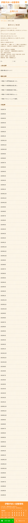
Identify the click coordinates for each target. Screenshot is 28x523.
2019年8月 (3, 477)
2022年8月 (3, 317)
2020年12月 (4, 406)
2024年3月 (3, 233)
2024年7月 (3, 215)
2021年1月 (3, 402)
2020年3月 (3, 446)
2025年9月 (3, 153)
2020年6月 (3, 433)
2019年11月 (3, 464)
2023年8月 (3, 264)
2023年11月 (3, 251)
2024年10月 (4, 202)
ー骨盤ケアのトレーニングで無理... (9, 98)
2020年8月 (3, 424)
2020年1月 (3, 455)
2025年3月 (3, 180)
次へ (26, 61)
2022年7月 (3, 322)
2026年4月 (3, 122)
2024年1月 (3, 242)
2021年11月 (3, 357)
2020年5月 (3, 437)
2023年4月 (3, 282)
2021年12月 (4, 353)
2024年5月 (3, 224)
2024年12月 (4, 193)
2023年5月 (3, 277)
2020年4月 (3, 441)
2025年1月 (3, 189)
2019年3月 (3, 495)
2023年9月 (3, 260)
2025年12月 (4, 140)
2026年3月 (3, 127)
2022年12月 (4, 300)
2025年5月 (3, 171)
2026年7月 (3, 109)
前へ (2, 61)
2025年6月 (3, 167)
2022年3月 (3, 340)
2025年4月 (3, 176)
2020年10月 (4, 415)
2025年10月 (4, 149)
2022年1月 (3, 348)
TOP (2, 20)
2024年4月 (3, 229)
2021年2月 (3, 397)
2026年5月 (3, 118)
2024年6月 (3, 220)
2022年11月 (3, 304)
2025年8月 (3, 158)
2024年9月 (3, 207)
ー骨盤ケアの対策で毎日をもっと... (9, 94)
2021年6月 (3, 379)
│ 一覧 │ (14, 61)
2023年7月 (3, 269)
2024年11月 (3, 198)
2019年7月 (3, 481)
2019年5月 (3, 490)
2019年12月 (4, 459)
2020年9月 (3, 419)
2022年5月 (3, 331)
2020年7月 (3, 428)
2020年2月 (3, 450)
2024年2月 (3, 238)
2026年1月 (3, 136)
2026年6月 (3, 113)
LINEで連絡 (7, 520)
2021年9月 (3, 366)
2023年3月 (3, 286)
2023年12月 (4, 246)
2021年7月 (3, 375)
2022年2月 (3, 344)
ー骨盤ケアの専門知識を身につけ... (9, 81)
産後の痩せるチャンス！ (7, 70)
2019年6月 (3, 486)
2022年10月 (4, 309)
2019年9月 (3, 472)
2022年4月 (3, 335)
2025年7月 (3, 162)
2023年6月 (3, 273)
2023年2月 (3, 291)
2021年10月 (4, 362)
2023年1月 (3, 295)
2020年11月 (3, 410)
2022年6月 (3, 326)
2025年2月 (3, 184)
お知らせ (5, 20)
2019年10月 (4, 468)
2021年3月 (3, 393)
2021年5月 (3, 384)
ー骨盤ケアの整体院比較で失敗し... (9, 90)
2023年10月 (4, 255)
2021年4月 (3, 388)
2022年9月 (3, 313)
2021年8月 (3, 371)
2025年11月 (3, 145)
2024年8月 (3, 211)
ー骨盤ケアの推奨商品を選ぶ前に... (9, 85)
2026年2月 (3, 131)
